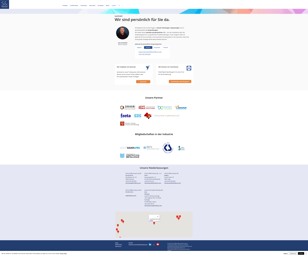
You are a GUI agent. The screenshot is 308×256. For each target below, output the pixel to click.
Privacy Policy (63, 253)
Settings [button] (286, 253)
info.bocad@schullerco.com (133, 183)
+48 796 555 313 (149, 181)
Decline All (293, 253)
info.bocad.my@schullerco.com (153, 205)
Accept (301, 253)
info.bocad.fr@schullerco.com (172, 183)
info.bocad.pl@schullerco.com (152, 183)
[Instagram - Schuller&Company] (154, 244)
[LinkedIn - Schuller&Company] (150, 244)
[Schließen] (306, 253)
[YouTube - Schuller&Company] (157, 244)
